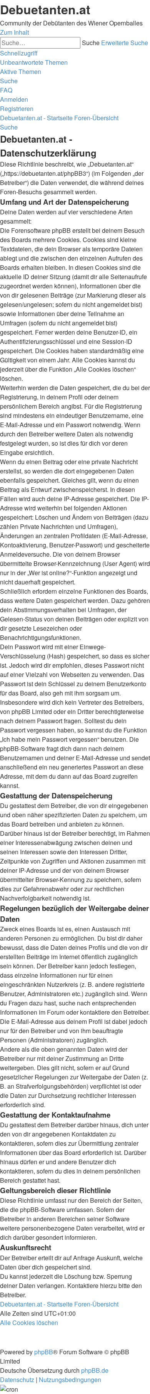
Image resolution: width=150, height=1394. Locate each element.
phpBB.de (94, 1370)
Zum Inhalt (14, 32)
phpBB (43, 1351)
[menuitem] (34, 62)
